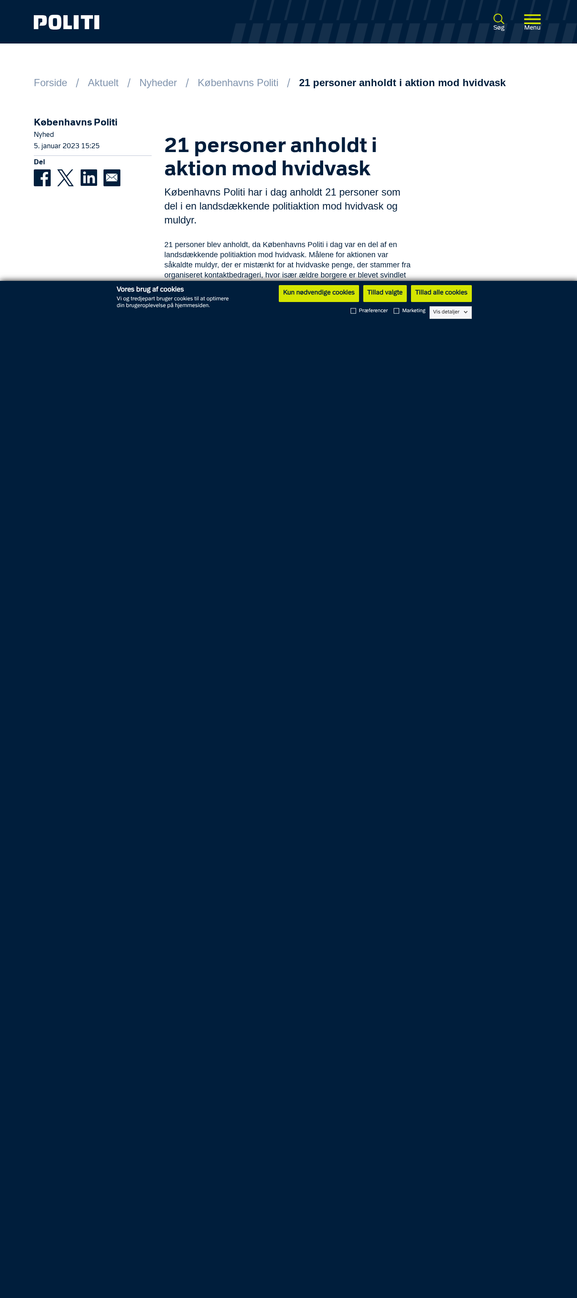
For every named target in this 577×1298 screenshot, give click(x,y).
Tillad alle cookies (441, 293)
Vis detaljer (446, 312)
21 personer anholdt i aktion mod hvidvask (402, 82)
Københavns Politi (238, 82)
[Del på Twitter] (68, 177)
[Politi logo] (136, 22)
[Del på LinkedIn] (91, 177)
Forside (50, 82)
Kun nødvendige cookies (318, 293)
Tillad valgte (385, 293)
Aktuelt (103, 82)
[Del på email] (114, 177)
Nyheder (158, 82)
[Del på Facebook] (45, 177)
